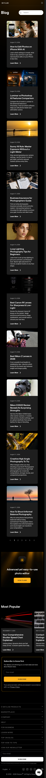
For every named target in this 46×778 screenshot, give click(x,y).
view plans (22, 580)
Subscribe (22, 679)
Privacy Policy (15, 687)
